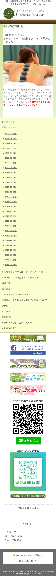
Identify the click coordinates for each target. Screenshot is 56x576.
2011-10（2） (11, 250)
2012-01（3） (11, 235)
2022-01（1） (11, 143)
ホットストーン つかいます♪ (16, 294)
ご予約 (5, 305)
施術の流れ (7, 283)
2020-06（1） (11, 158)
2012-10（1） (11, 211)
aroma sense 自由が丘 (22, 571)
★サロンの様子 (9, 328)
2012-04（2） (11, 231)
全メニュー (7, 289)
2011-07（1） (11, 265)
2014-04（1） (11, 177)
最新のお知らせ (9, 127)
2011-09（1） (11, 255)
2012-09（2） (11, 216)
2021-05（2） (11, 148)
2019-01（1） (11, 172)
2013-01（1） (11, 206)
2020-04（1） (11, 168)
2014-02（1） (11, 182)
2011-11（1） (11, 245)
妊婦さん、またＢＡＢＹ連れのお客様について (24, 300)
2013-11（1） (11, 192)
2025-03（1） (11, 134)
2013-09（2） (11, 197)
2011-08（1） (11, 260)
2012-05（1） (11, 226)
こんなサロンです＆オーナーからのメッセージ (24, 272)
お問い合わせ (8, 317)
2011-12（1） (11, 240)
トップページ (8, 122)
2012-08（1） (11, 221)
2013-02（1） (11, 202)
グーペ (30, 574)
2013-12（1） (11, 187)
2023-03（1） (11, 139)
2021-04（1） (11, 153)
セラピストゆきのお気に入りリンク (19, 322)
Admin (38, 574)
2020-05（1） (11, 163)
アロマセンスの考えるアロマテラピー (20, 277)
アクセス (6, 311)
